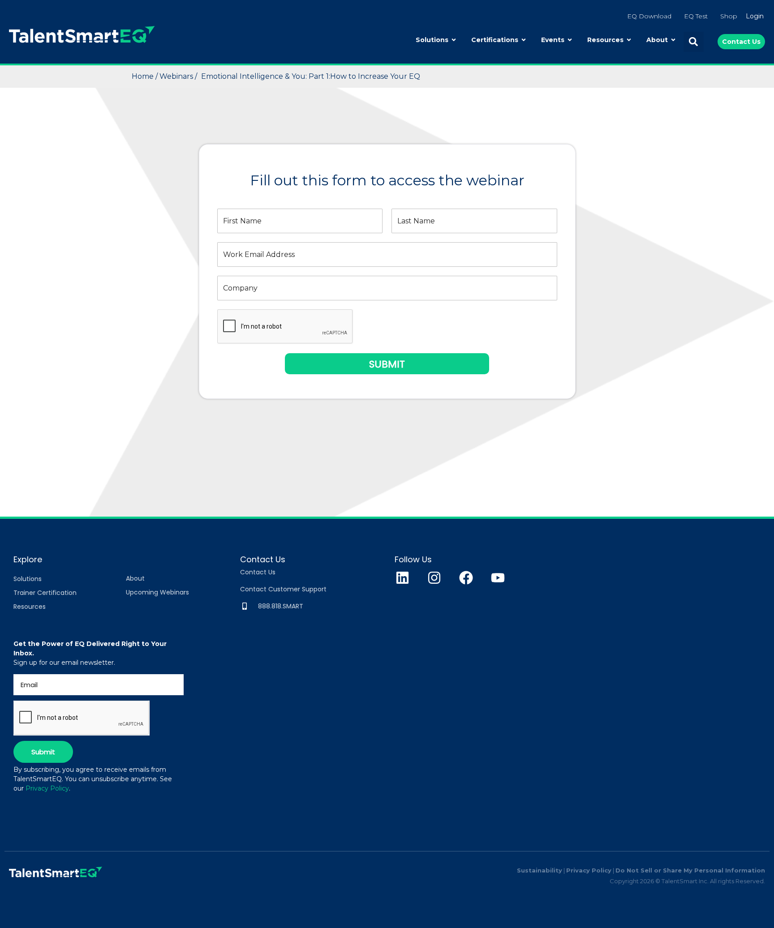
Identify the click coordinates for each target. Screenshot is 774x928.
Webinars (177, 76)
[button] (694, 42)
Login (755, 16)
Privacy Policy (47, 788)
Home (143, 76)
